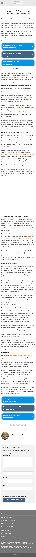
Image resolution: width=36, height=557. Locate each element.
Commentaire (7, 455)
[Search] (34, 3)
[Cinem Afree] (18, 3)
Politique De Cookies (7, 523)
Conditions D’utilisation (8, 520)
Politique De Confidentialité (9, 527)
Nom (5, 470)
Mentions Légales (6, 533)
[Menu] (2, 3)
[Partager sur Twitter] (16, 425)
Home (3, 514)
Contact (3, 536)
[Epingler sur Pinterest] (22, 425)
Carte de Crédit (18, 8)
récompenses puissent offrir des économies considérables (17, 154)
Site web (5, 485)
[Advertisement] (18, 196)
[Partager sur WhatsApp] (10, 425)
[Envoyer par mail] (19, 425)
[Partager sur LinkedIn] (25, 425)
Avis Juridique (5, 530)
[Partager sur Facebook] (13, 425)
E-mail (5, 478)
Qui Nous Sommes (6, 517)
